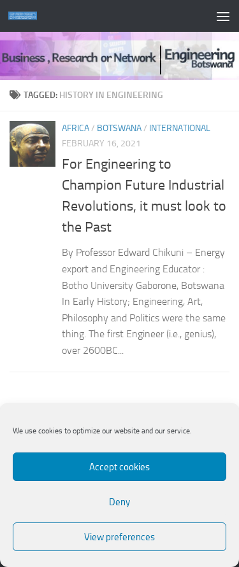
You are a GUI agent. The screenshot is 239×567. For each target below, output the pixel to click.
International (179, 128)
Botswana (119, 128)
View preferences (119, 537)
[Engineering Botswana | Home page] (27, 16)
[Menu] (223, 16)
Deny (119, 502)
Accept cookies (119, 467)
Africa (75, 128)
